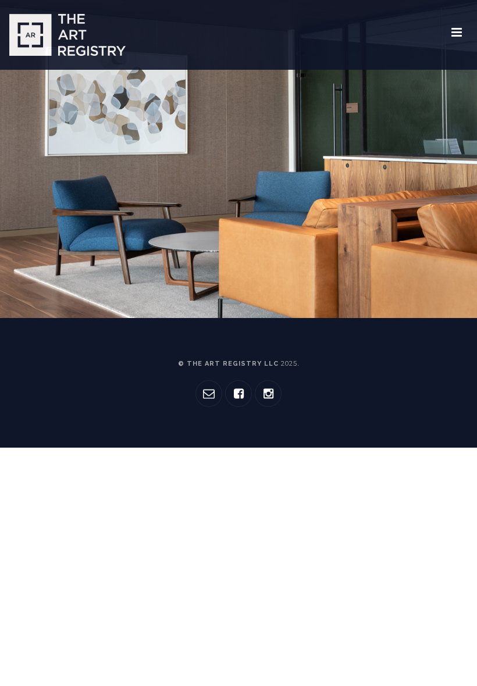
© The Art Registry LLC (237, 363)
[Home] (67, 35)
